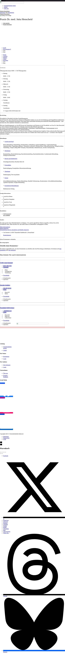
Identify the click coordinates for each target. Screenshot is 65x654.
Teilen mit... (6, 533)
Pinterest (5, 523)
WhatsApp (6, 520)
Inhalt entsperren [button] (4, 228)
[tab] (34, 141)
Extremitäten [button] (8, 165)
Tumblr (5, 526)
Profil (4, 48)
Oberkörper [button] (7, 150)
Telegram (5, 521)
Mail (4, 530)
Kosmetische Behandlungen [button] (12, 185)
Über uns (6, 8)
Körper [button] (6, 178)
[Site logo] (12, 3)
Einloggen (2, 12)
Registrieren (11, 12)
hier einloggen (12, 250)
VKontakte (6, 528)
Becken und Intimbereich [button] (11, 158)
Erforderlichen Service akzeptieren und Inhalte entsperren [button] (14, 229)
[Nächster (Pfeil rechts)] (2, 453)
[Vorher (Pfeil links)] (0, 453)
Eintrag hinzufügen (5, 11)
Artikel (5, 7)
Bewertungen (7, 49)
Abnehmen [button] (7, 171)
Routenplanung (7, 235)
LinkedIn (5, 524)
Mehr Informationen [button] (5, 227)
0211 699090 (6, 215)
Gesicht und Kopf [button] (9, 141)
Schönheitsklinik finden (10, 5)
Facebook (5, 455)
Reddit (4, 527)
